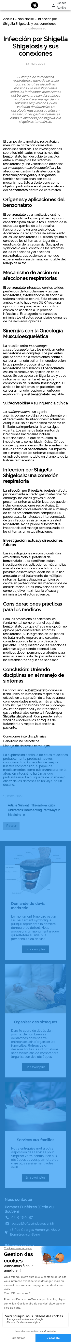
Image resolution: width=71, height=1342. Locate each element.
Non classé (26, 19)
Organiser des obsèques (35, 1022)
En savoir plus (37, 950)
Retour (11, 826)
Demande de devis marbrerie (28, 905)
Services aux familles (35, 1140)
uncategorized (35, 28)
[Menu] (6, 5)
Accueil (8, 19)
